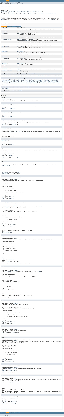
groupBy (41, 81)
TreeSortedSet (37, 13)
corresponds (53, 75)
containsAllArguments (54, 80)
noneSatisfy (48, 82)
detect (16, 81)
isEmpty (24, 82)
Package (5, 412)
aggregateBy (4, 79)
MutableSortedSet (27, 11)
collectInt (35, 75)
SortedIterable (4, 31)
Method (11, 3)
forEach (3, 88)
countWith (13, 81)
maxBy (41, 82)
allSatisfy (15, 79)
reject (18, 51)
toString (3, 84)
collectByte (12, 75)
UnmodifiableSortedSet (52, 13)
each (34, 81)
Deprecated (14, 412)
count (10, 81)
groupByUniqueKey (50, 81)
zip (17, 68)
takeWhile (18, 63)
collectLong (39, 75)
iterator (6, 92)
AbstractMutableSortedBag (5, 13)
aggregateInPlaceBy (9, 79)
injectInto (3, 82)
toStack (18, 65)
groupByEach (19, 39)
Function (22, 39)
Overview (1, 412)
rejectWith (19, 53)
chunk (51, 79)
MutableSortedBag (19, 11)
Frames (10, 2)
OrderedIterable (32, 73)
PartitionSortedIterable (6, 46)
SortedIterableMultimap (7, 39)
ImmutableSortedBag (4, 11)
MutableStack (4, 65)
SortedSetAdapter (12, 13)
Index (17, 412)
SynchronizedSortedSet (28, 13)
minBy (45, 82)
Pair (8, 68)
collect (3, 75)
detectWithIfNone (30, 81)
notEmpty (58, 82)
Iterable (32, 39)
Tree (11, 412)
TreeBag (33, 13)
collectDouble (21, 75)
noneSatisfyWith (53, 82)
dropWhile (18, 33)
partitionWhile (4, 124)
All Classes (18, 2)
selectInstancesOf (20, 58)
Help (19, 412)
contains (44, 80)
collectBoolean (7, 75)
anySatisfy (24, 79)
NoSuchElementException (5, 173)
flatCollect (37, 81)
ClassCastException (5, 157)
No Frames (13, 2)
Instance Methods (10, 26)
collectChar (17, 75)
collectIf (31, 75)
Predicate (22, 33)
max (17, 41)
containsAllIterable (5, 81)
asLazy (48, 79)
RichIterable (27, 78)
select (18, 56)
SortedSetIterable (39, 11)
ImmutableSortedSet (12, 11)
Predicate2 (22, 53)
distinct (18, 31)
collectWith (49, 75)
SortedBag (33, 11)
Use (9, 412)
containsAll (48, 80)
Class (24, 58)
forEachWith (7, 88)
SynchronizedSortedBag (20, 13)
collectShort (44, 75)
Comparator (3, 28)
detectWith (24, 81)
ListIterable (5, 68)
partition (18, 46)
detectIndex (58, 75)
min (42, 82)
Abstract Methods (18, 26)
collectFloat (27, 75)
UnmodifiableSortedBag (44, 13)
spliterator (10, 92)
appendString (35, 79)
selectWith (3, 224)
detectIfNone (20, 81)
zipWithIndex (19, 70)
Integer (10, 70)
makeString (27, 82)
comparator (19, 28)
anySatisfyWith (29, 79)
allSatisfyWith (19, 79)
